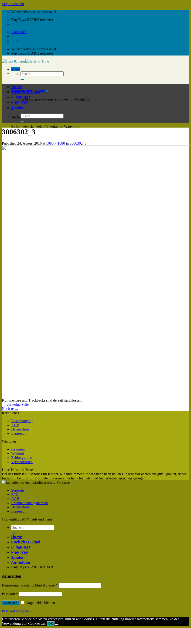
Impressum (19, 433)
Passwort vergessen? (17, 611)
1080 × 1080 (55, 143)
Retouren (18, 449)
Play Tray (19, 102)
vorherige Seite (15, 404)
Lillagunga (21, 97)
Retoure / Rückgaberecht (29, 503)
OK (50, 623)
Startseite (17, 490)
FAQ (15, 494)
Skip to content (13, 4)
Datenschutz (20, 429)
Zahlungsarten (21, 458)
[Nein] (56, 624)
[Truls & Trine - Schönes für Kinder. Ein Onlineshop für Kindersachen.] (25, 61)
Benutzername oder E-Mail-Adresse (30, 585)
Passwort (10, 594)
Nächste (10, 409)
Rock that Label (25, 91)
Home (16, 86)
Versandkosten (22, 462)
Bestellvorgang (22, 421)
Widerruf (17, 453)
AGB (15, 425)
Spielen (18, 107)
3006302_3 (78, 143)
